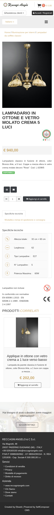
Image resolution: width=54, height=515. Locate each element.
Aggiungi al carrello (37, 199)
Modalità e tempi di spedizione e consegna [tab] (25, 220)
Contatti (9, 495)
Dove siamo (10, 492)
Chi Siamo (10, 489)
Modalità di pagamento (16, 473)
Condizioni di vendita (15, 466)
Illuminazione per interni (23, 32)
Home (7, 32)
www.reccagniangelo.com (17, 485)
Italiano (9, 21)
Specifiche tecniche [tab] (14, 213)
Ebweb (19, 507)
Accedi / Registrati (43, 13)
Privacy (8, 470)
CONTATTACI (28, 425)
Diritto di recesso (13, 476)
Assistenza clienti (14, 13)
